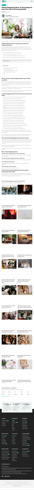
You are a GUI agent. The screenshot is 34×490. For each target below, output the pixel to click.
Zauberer (9, 394)
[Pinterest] (7, 476)
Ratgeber (7, 41)
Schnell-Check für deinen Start (8, 69)
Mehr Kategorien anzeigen (5, 396)
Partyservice (28, 394)
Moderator (15, 394)
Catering (22, 394)
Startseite (3, 41)
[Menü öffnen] (31, 1)
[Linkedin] (5, 476)
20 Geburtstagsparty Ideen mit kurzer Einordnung (11, 70)
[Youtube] (8, 476)
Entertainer (3, 394)
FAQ (4, 73)
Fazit (4, 74)
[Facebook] (2, 476)
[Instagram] (3, 476)
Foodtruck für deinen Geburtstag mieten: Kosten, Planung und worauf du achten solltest (8, 281)
